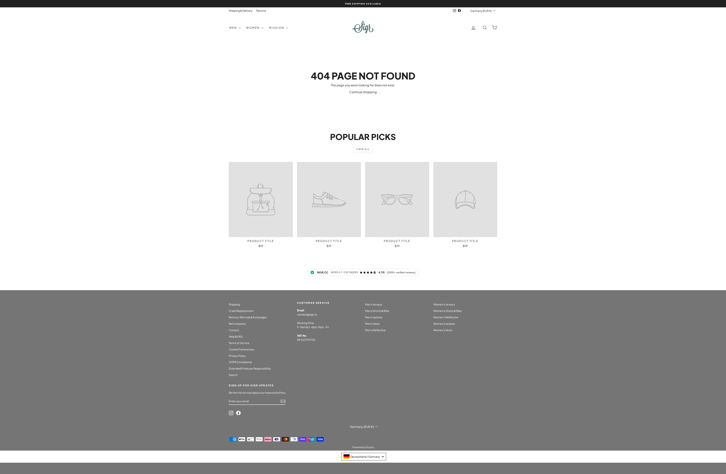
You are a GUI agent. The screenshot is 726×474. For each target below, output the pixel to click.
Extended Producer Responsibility (250, 368)
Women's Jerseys (444, 304)
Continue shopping (363, 92)
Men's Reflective (375, 330)
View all (363, 149)
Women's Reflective (445, 317)
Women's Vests (442, 330)
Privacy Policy (237, 355)
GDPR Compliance (240, 362)
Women (253, 27)
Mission (277, 27)
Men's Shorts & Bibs (377, 310)
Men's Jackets (373, 317)
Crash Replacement (241, 310)
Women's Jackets (444, 323)
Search (233, 375)
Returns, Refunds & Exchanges (248, 317)
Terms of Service (239, 343)
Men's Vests (372, 323)
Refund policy (237, 323)
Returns (261, 10)
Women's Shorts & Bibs (447, 310)
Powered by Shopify (363, 447)
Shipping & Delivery (241, 10)
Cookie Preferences (241, 349)
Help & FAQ (236, 336)
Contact (234, 330)
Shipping (234, 304)
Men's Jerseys (373, 304)
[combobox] (363, 456)
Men (233, 27)
